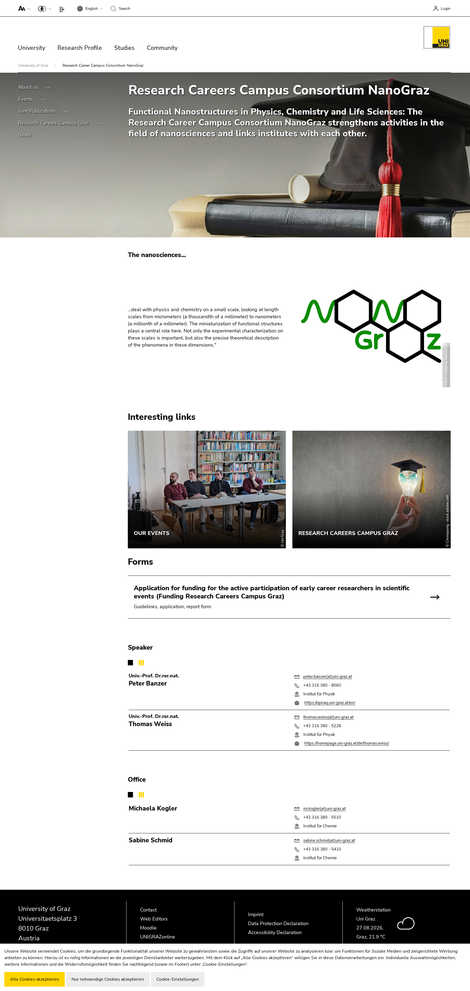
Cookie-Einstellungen (177, 979)
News (25, 135)
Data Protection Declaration (278, 923)
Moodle (148, 928)
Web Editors (154, 919)
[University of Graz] (436, 38)
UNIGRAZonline (157, 937)
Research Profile (79, 48)
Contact (148, 910)
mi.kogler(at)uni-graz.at (324, 808)
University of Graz (33, 65)
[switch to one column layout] (63, 8)
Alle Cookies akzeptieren (34, 979)
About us (29, 87)
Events (26, 99)
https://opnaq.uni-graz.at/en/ (329, 702)
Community (162, 48)
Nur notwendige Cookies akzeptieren (108, 979)
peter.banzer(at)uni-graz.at (327, 676)
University (31, 48)
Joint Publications (37, 111)
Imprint (256, 914)
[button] (23, 8)
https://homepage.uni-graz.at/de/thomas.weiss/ (346, 743)
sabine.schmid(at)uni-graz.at (329, 840)
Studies (124, 48)
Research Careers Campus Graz (53, 123)
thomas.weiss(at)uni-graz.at (328, 717)
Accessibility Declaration (275, 932)
